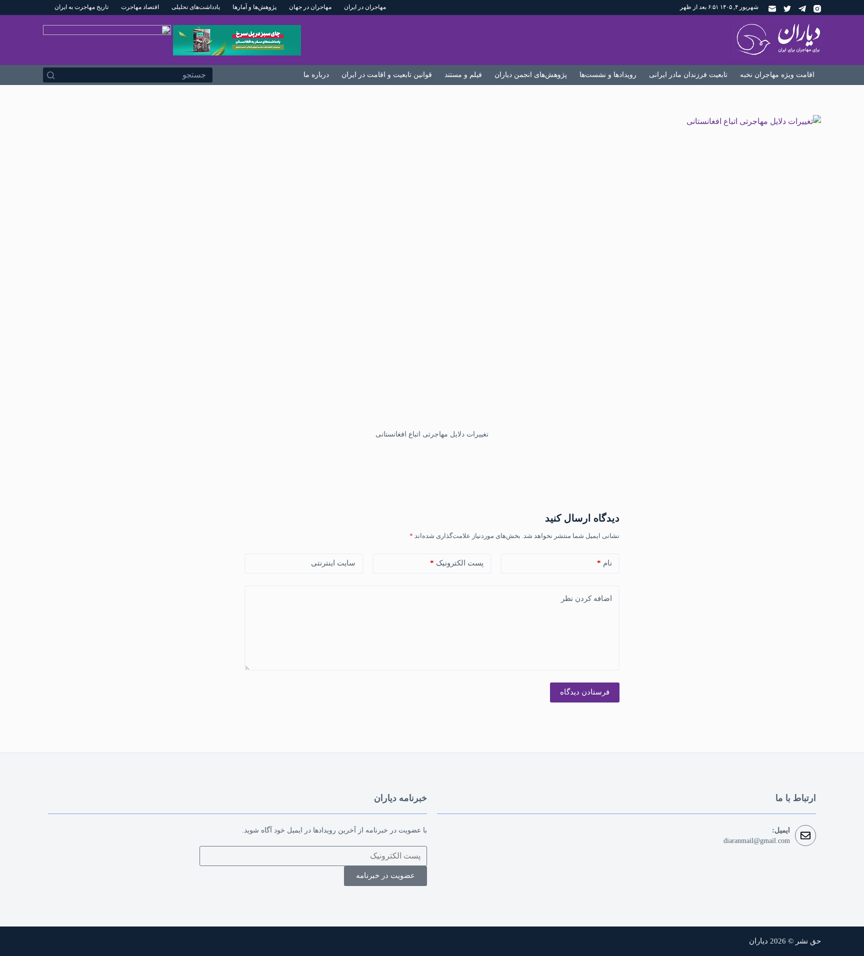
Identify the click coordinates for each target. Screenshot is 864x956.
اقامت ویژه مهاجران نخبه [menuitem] (777, 74)
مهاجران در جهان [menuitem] (310, 7)
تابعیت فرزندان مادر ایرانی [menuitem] (688, 74)
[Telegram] (802, 8)
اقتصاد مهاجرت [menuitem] (140, 7)
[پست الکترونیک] (772, 8)
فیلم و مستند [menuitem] (463, 74)
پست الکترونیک (457, 563)
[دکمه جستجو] (50, 75)
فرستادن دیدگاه (585, 692)
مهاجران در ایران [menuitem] (365, 7)
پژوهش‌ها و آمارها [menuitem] (254, 7)
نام (604, 563)
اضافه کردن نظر (586, 598)
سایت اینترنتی (333, 563)
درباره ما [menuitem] (316, 74)
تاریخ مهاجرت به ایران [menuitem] (81, 7)
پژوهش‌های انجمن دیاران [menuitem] (530, 74)
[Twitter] (787, 8)
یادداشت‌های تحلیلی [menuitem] (196, 7)
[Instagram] (817, 8)
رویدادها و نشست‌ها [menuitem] (608, 74)
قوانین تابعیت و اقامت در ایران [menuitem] (387, 74)
